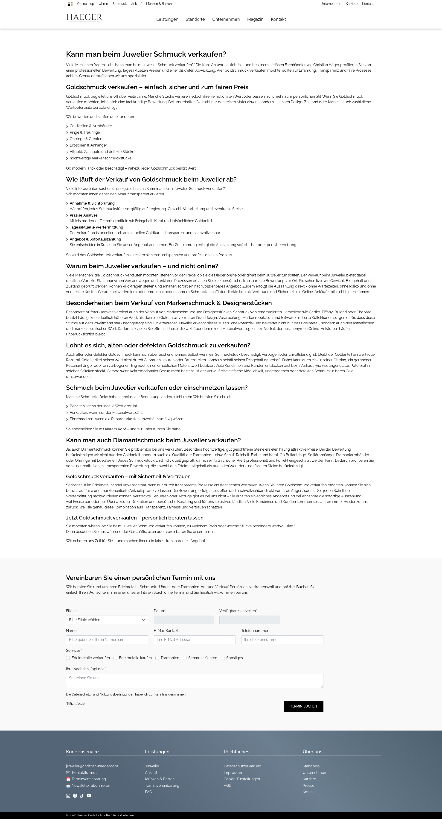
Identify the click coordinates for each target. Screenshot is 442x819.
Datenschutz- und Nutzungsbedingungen (103, 694)
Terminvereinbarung (162, 785)
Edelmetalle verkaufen (91, 658)
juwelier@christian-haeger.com (92, 766)
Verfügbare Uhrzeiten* (238, 611)
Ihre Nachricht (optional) (86, 669)
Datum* (160, 611)
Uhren (103, 4)
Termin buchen (303, 706)
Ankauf (136, 4)
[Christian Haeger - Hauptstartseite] (70, 4)
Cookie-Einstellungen (242, 779)
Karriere (352, 4)
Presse (308, 785)
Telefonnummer (254, 630)
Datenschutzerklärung (242, 766)
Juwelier (152, 766)
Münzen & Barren (159, 4)
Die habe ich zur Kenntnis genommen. (126, 694)
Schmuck (120, 4)
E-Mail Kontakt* (167, 630)
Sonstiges (234, 658)
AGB (227, 785)
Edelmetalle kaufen (135, 658)
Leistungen (167, 19)
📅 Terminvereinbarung (86, 779)
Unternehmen (330, 4)
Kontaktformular (86, 772)
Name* (72, 630)
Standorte (195, 19)
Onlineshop (85, 4)
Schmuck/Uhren (202, 658)
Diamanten (170, 658)
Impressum (233, 772)
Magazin (255, 19)
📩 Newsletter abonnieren (88, 785)
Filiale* (71, 611)
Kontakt (368, 4)
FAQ (148, 792)
